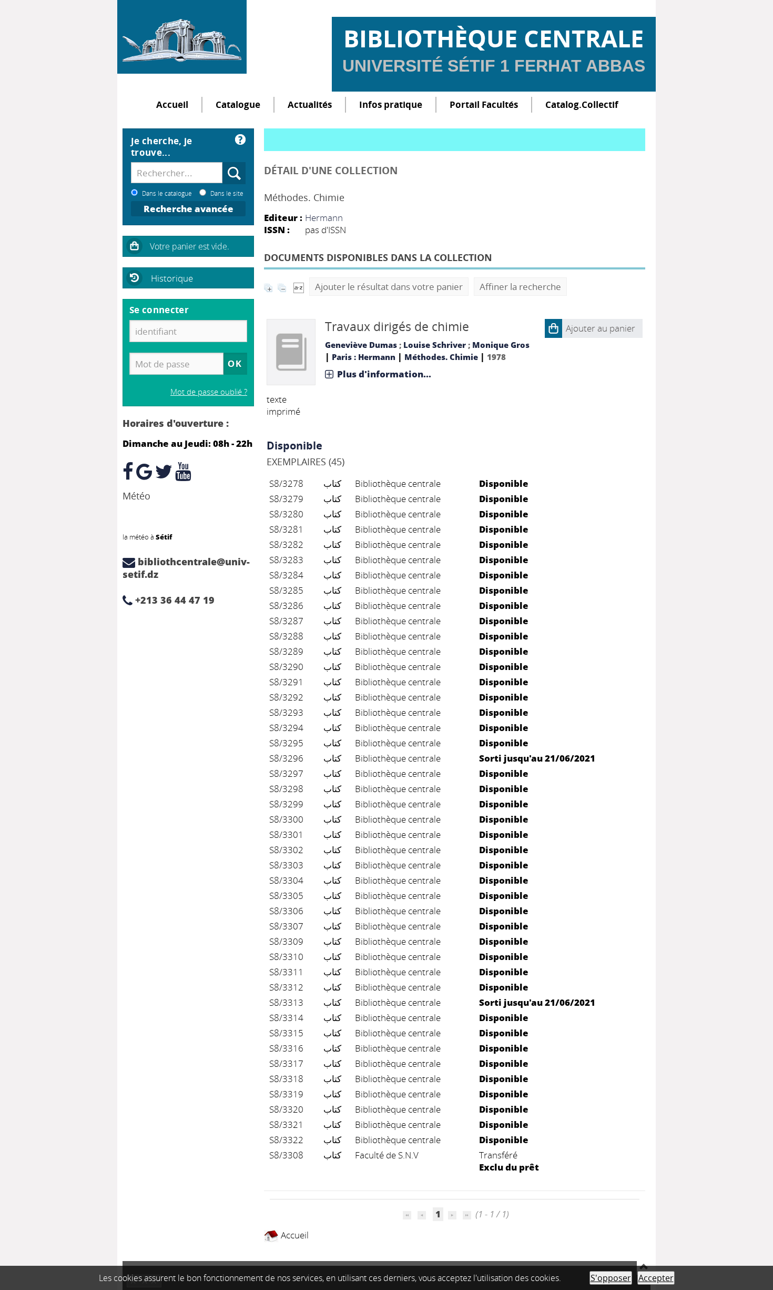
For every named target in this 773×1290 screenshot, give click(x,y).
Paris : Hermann (363, 357)
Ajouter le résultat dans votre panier (389, 287)
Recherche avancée (188, 209)
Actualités (310, 104)
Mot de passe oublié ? (208, 391)
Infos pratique (390, 104)
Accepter (656, 1278)
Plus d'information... (384, 374)
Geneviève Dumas (361, 344)
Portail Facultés (484, 104)
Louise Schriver (434, 344)
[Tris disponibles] (298, 287)
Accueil (172, 104)
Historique (172, 278)
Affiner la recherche (520, 287)
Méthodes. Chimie (441, 357)
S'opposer (611, 1278)
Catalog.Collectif (581, 104)
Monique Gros (501, 344)
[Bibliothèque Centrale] (182, 36)
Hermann (324, 218)
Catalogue (238, 104)
